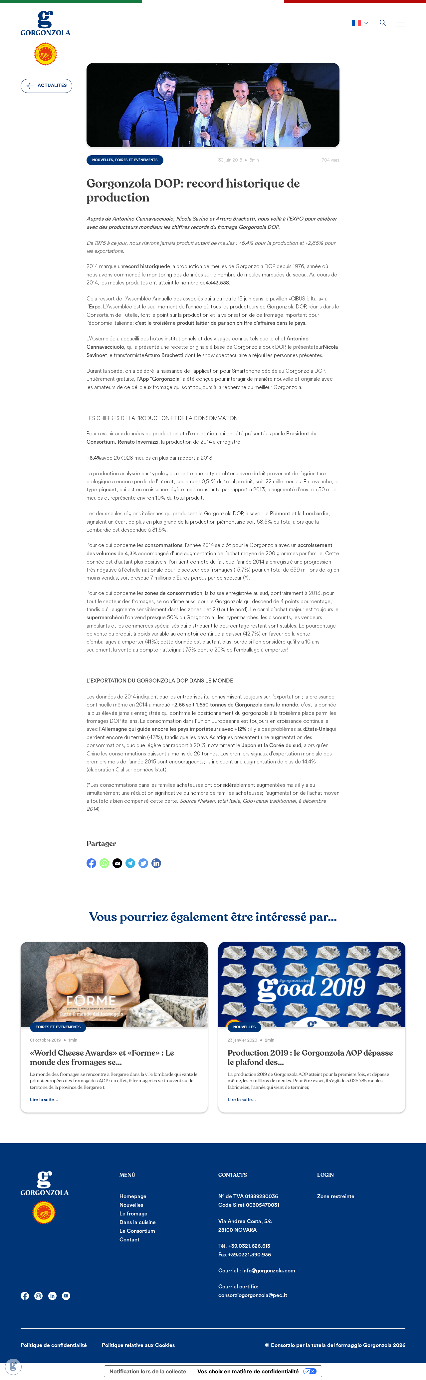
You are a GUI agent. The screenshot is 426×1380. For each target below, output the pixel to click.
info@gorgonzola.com (268, 1270)
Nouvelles (131, 1205)
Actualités (52, 85)
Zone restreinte (335, 1196)
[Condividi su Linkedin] (156, 863)
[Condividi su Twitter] (143, 863)
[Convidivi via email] (117, 863)
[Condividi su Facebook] (91, 863)
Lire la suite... (44, 1100)
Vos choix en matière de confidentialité (248, 1371)
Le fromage (133, 1213)
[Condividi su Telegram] (130, 863)
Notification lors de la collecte (147, 1371)
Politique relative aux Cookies (138, 1345)
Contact (129, 1239)
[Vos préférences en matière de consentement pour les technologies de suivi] (13, 1367)
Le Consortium (137, 1231)
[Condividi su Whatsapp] (104, 863)
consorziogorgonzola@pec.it (252, 1295)
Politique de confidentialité (54, 1345)
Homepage (132, 1196)
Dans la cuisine (137, 1222)
